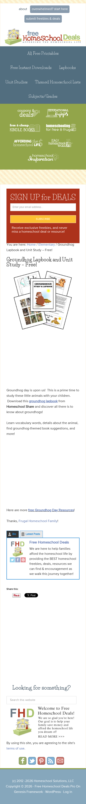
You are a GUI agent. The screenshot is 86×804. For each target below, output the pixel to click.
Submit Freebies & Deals (43, 19)
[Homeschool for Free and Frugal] (61, 128)
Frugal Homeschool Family (37, 521)
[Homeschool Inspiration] (43, 160)
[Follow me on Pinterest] (41, 763)
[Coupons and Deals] (29, 113)
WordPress (53, 792)
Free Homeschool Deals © (43, 35)
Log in (67, 792)
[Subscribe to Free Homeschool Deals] (51, 763)
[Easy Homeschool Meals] (61, 143)
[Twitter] (12, 560)
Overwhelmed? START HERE (50, 9)
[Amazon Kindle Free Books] (25, 128)
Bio (14, 534)
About (23, 9)
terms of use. (15, 748)
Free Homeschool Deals (49, 542)
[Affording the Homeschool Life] (28, 143)
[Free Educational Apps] (57, 113)
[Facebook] (17, 560)
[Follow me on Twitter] (32, 763)
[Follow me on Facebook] (22, 763)
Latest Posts (33, 534)
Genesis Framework (28, 792)
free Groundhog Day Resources (51, 510)
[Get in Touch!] (60, 763)
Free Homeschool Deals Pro (55, 786)
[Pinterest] (23, 560)
